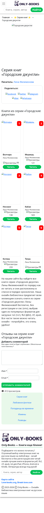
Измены (22, 414)
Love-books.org (8, 482)
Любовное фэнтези (22, 402)
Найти (36, 9)
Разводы (22, 420)
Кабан (28, 207)
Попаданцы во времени (22, 408)
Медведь (29, 154)
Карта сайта (7, 479)
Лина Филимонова (24, 81)
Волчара (7, 155)
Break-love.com (25, 482)
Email (4, 378)
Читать (11, 167)
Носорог (7, 207)
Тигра (27, 259)
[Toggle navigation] (3, 3)
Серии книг (22, 396)
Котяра (6, 259)
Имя (4, 371)
